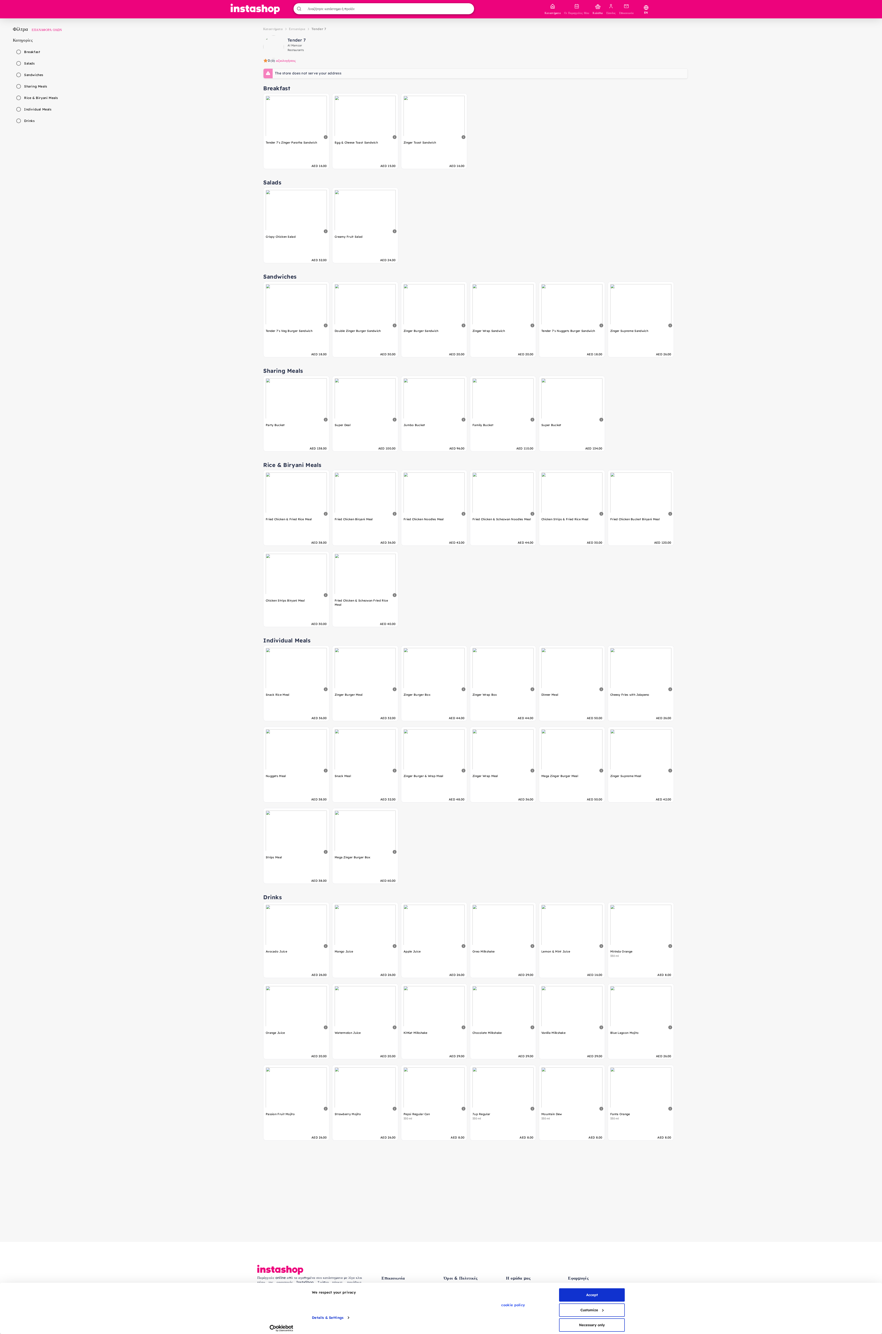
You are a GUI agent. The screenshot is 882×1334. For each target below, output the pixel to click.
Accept (592, 1295)
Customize (589, 1310)
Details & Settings (327, 1317)
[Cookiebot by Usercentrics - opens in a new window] (281, 1328)
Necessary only (592, 1325)
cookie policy (513, 1305)
